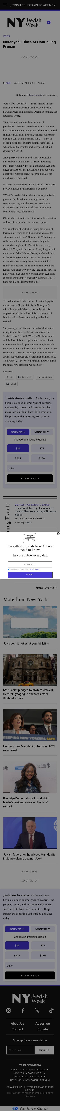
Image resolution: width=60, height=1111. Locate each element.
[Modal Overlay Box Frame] (30, 555)
